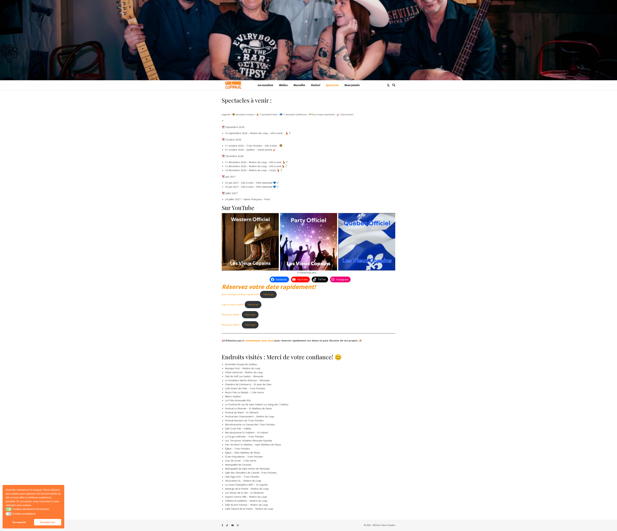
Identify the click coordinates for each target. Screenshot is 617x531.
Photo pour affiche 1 (231, 314)
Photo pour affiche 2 (231, 324)
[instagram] (238, 525)
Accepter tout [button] (47, 522)
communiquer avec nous (259, 340)
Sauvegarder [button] (19, 522)
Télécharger (268, 294)
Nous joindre (352, 85)
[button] (9, 509)
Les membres (265, 85)
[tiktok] (227, 525)
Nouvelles (299, 85)
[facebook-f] (223, 525)
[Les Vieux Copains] (233, 85)
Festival (315, 85)
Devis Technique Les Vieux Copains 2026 (240, 294)
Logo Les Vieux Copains (232, 304)
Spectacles (332, 85)
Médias (283, 85)
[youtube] (232, 525)
